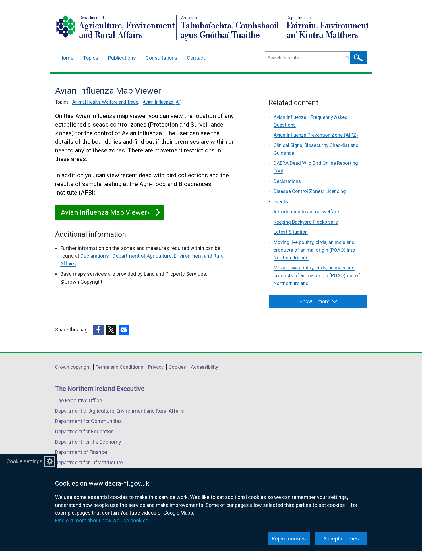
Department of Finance (81, 452)
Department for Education (84, 431)
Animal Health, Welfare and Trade (105, 102)
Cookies (177, 367)
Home (66, 58)
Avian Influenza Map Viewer (106, 214)
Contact (196, 58)
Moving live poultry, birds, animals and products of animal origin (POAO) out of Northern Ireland (317, 275)
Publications (122, 58)
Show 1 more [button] (314, 301)
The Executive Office (78, 400)
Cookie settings (24, 461)
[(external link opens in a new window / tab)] (98, 330)
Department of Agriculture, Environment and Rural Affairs (119, 411)
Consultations (161, 58)
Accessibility (204, 367)
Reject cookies (289, 539)
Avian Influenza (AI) (162, 102)
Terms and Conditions (119, 367)
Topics (90, 58)
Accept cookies (341, 539)
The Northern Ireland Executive (99, 388)
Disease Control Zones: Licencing (310, 191)
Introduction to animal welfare (306, 211)
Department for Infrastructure (89, 462)
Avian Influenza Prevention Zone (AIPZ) (316, 135)
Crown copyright (73, 367)
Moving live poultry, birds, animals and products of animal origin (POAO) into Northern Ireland (314, 250)
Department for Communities (88, 421)
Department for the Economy (88, 442)
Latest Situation (291, 232)
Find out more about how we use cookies (101, 520)
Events (281, 201)
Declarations (287, 181)
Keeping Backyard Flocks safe (306, 222)
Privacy (156, 367)
